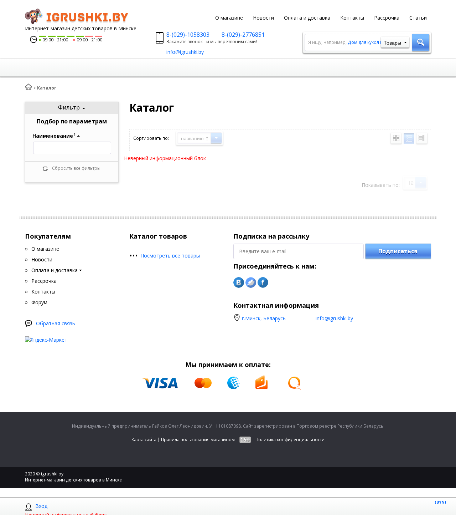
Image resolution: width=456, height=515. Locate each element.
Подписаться (398, 251)
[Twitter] (250, 282)
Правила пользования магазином (198, 440)
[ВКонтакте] (238, 282)
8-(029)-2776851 (243, 35)
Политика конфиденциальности (290, 440)
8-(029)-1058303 (187, 35)
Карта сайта (143, 440)
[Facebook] (263, 282)
